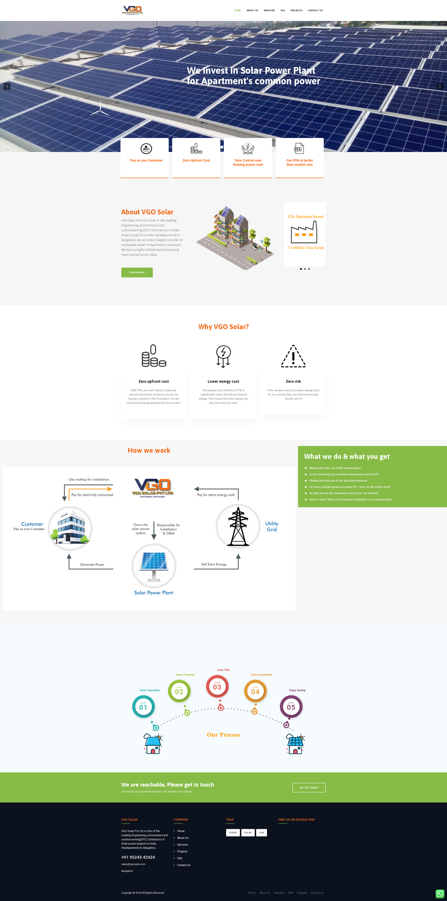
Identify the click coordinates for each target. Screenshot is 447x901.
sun (261, 832)
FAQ (283, 10)
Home (237, 10)
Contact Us (315, 10)
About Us (252, 10)
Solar (248, 832)
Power (233, 832)
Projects (296, 10)
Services (269, 10)
